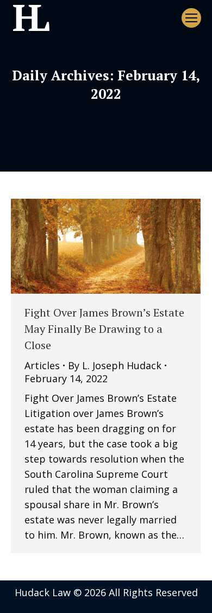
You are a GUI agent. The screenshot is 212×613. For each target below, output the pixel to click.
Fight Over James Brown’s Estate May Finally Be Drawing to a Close (104, 328)
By (114, 365)
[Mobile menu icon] (191, 18)
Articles (42, 365)
